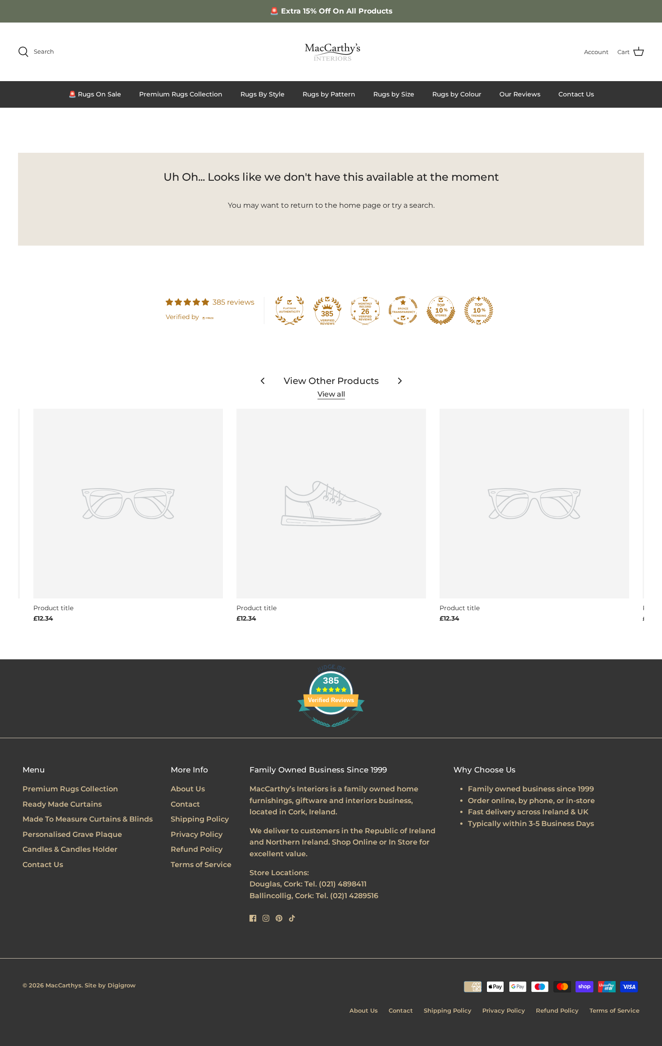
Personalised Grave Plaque (72, 834)
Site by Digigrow (110, 985)
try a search (412, 205)
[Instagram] (266, 918)
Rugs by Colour (456, 94)
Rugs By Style (262, 94)
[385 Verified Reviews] (331, 731)
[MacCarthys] (331, 52)
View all (331, 394)
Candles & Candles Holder (70, 849)
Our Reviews (519, 94)
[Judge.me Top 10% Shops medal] (440, 310)
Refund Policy (196, 849)
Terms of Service (201, 864)
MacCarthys (63, 985)
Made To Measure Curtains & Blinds (88, 819)
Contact (185, 804)
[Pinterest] (279, 918)
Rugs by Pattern (329, 94)
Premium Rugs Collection (180, 94)
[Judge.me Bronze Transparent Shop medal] (403, 310)
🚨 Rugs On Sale (94, 94)
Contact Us (576, 94)
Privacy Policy (196, 834)
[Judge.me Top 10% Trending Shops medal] (478, 310)
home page (360, 205)
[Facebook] (252, 918)
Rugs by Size (393, 94)
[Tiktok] (292, 918)
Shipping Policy (200, 819)
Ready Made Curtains (62, 804)
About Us (188, 789)
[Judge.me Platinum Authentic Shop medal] (289, 310)
